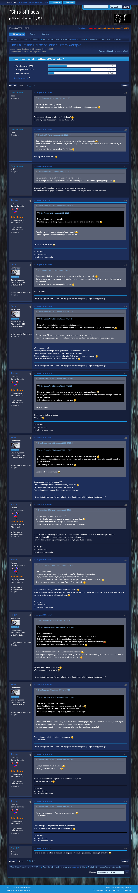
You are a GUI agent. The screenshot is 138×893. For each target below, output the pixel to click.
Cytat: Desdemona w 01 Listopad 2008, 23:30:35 (55, 312)
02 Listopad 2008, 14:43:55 (43, 684)
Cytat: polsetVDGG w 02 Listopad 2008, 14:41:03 (55, 760)
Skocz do (92, 872)
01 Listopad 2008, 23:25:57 (43, 129)
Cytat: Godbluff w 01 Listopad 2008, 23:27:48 (54, 172)
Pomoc (108, 887)
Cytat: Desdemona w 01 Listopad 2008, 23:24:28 (55, 206)
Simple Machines (25, 887)
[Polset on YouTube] (12, 290)
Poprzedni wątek (106, 51)
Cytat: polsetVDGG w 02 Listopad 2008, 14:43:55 (55, 807)
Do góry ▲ (127, 887)
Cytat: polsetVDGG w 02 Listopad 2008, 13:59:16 (55, 510)
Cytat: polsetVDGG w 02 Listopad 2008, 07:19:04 (55, 379)
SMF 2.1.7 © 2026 (13, 887)
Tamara (14, 200)
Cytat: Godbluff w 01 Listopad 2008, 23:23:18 (54, 135)
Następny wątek (121, 51)
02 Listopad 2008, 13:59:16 (43, 437)
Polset (14, 264)
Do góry (12, 861)
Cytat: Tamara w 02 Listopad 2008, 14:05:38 (54, 690)
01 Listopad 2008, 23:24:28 (43, 92)
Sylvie (82, 39)
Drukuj (125, 85)
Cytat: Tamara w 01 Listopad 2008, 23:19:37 (54, 98)
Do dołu (12, 85)
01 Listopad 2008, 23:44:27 (43, 200)
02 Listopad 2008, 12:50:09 (43, 373)
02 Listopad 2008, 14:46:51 (43, 754)
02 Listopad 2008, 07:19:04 (43, 265)
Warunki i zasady (117, 887)
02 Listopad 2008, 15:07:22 (43, 848)
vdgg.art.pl (92, 28)
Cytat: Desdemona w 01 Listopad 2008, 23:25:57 (55, 443)
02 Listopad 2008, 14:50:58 (43, 801)
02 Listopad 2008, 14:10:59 (43, 560)
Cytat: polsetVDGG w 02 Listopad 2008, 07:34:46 (55, 565)
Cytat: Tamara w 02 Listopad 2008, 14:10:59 (54, 620)
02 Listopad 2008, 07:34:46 (43, 306)
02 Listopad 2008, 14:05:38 (43, 504)
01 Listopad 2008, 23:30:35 (43, 166)
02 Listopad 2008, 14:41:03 (43, 615)
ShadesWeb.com (25, 890)
